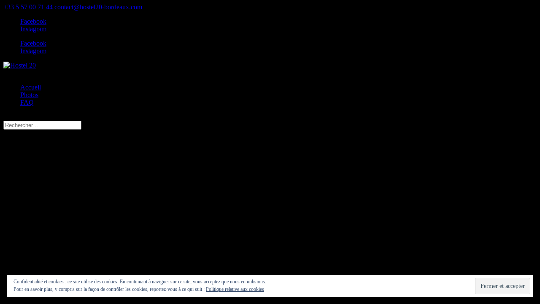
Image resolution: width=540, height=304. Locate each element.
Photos (29, 94)
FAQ (27, 102)
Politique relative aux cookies (235, 289)
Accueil (30, 87)
